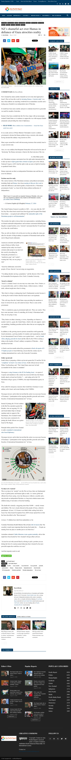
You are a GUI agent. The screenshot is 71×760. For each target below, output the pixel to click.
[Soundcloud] (24, 608)
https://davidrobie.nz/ (18, 590)
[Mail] (60, 4)
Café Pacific (16, 603)
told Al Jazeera (35, 525)
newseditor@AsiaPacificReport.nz (29, 751)
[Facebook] (57, 4)
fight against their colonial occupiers (22, 161)
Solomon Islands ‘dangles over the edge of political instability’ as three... (64, 332)
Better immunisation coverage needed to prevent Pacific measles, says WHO (65, 104)
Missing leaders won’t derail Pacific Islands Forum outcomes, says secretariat (53, 350)
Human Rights (21, 22)
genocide (41, 565)
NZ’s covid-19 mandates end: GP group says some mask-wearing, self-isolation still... (53, 143)
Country (25, 15)
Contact (35, 1)
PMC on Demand (56, 15)
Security (12, 24)
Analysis (9, 15)
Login (17, 1)
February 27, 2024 (30, 203)
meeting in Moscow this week (33, 183)
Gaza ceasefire (16, 565)
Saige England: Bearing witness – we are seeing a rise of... (64, 188)
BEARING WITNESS (56, 157)
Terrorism (23, 24)
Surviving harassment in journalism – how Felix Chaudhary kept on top (64, 257)
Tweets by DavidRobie (59, 217)
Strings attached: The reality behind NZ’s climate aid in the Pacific (53, 73)
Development (51, 297)
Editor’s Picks (35, 15)
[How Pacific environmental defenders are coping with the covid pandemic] (65, 66)
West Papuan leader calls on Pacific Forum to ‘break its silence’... (53, 331)
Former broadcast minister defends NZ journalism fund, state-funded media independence (53, 124)
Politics (51, 675)
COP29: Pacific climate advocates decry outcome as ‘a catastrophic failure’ (53, 56)
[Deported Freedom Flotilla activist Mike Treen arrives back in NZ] (54, 391)
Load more (58, 81)
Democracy (19, 629)
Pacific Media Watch (27, 601)
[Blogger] (15, 608)
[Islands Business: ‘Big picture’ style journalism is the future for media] (54, 248)
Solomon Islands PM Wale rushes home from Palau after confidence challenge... (53, 302)
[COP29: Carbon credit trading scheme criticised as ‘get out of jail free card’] (65, 48)
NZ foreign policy (6, 570)
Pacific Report (34, 22)
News (3, 15)
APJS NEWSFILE (54, 224)
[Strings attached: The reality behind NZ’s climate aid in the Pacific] (54, 66)
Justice (51, 711)
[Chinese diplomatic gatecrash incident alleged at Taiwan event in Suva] (65, 391)
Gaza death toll (24, 565)
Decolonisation (10, 22)
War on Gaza (38, 570)
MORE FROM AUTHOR (23, 616)
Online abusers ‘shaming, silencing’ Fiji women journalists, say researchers (64, 239)
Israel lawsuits (37, 568)
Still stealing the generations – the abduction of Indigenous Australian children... (53, 381)
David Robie (5, 35)
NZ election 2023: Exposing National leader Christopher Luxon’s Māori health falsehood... (64, 123)
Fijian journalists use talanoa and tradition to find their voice (53, 238)
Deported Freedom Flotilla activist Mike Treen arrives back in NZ (53, 398)
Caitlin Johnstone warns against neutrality (26, 534)
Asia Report (4, 22)
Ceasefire (9, 565)
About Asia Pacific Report (26, 1)
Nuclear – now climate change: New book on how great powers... (64, 172)
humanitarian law (28, 568)
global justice (5, 568)
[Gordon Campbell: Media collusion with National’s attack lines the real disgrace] (65, 371)
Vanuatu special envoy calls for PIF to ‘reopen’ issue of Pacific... (64, 349)
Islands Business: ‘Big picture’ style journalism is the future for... (53, 256)
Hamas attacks (18, 568)
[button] (67, 15)
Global (16, 22)
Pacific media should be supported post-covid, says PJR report (64, 143)
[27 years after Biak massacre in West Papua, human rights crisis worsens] (54, 196)
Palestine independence (28, 570)
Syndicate (18, 24)
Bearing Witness (63, 199)
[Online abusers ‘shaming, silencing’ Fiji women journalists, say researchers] (65, 230)
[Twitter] (65, 4)
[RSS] (62, 4)
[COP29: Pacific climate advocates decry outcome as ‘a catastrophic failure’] (54, 48)
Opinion (3, 24)
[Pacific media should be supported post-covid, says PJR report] (65, 134)
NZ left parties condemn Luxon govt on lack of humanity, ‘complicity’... (64, 302)
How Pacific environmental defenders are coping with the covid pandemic (64, 74)
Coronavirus (51, 98)
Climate (34, 629)
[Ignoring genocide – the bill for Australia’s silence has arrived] (54, 180)
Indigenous (28, 22)
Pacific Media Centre (52, 1)
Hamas (15, 183)
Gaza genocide (33, 565)
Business (51, 281)
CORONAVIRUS (54, 89)
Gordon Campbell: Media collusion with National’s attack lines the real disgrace (65, 380)
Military (51, 708)
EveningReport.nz (42, 1)
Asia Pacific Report (10, 561)
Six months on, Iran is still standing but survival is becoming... (65, 285)
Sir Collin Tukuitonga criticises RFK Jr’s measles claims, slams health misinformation (53, 105)
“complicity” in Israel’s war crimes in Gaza (13, 363)
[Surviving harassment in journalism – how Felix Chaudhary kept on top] (65, 248)
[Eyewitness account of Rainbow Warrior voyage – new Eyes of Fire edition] (65, 196)
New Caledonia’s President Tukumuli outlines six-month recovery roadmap (53, 285)
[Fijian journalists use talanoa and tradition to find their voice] (54, 230)
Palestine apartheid (16, 570)
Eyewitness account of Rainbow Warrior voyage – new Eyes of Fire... (64, 205)
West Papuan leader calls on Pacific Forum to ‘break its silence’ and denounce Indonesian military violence (7, 635)
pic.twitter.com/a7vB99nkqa (12, 199)
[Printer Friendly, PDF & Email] (6, 556)
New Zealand (41, 22)
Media (50, 694)
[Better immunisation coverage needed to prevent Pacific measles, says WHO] (65, 96)
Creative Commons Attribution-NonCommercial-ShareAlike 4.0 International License (32, 743)
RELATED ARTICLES (8, 616)
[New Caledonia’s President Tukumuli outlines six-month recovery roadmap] (54, 278)
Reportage (16, 15)
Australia (51, 374)
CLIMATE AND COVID (56, 41)
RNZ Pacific (52, 692)
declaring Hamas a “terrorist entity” (32, 99)
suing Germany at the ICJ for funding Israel (21, 372)
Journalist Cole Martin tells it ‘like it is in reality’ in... (53, 171)
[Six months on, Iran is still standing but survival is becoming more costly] (65, 278)
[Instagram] (21, 608)
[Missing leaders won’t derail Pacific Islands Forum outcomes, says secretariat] (39, 625)
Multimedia (45, 15)
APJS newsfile (52, 233)
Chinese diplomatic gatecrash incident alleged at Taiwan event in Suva (65, 398)
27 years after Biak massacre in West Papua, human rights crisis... (53, 204)
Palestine (8, 24)
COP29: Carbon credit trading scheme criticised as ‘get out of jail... (64, 55)
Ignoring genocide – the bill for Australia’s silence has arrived (53, 188)
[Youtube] (68, 4)
